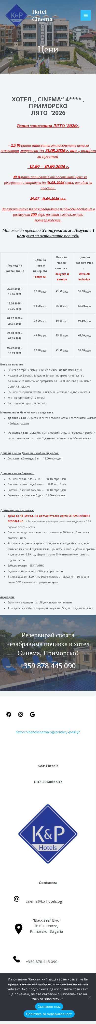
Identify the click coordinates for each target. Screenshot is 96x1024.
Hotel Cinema (42, 15)
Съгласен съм (49, 1006)
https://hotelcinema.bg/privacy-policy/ (48, 731)
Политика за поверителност (49, 1014)
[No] (89, 997)
